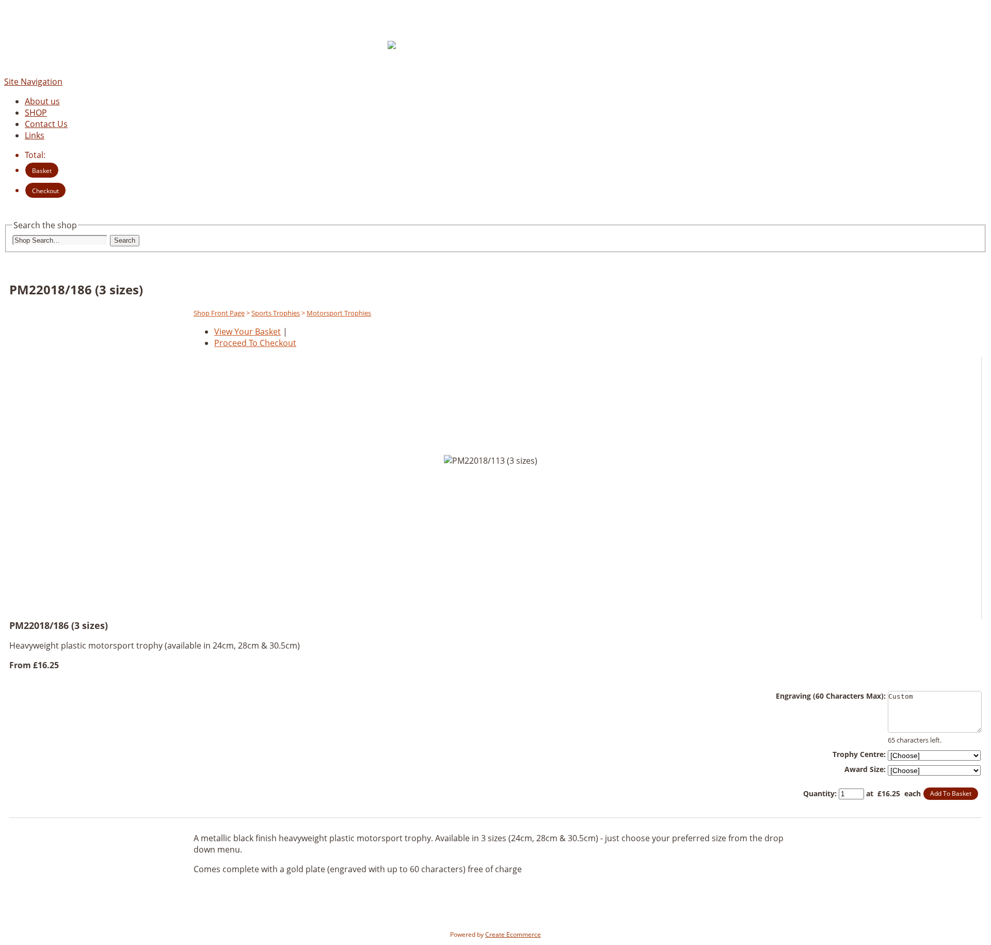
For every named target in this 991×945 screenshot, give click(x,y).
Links (34, 135)
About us (42, 101)
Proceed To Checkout (255, 343)
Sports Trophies (275, 313)
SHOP (36, 112)
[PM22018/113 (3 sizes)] (453, 596)
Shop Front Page (219, 313)
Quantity (819, 793)
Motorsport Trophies (339, 313)
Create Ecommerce (513, 934)
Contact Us (46, 124)
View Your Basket (247, 331)
